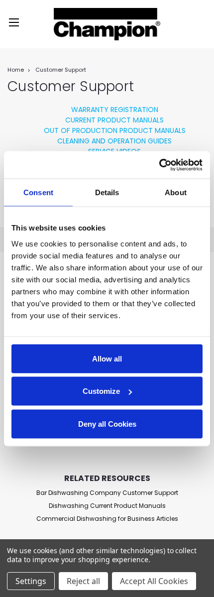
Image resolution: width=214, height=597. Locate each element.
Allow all (107, 358)
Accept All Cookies (154, 581)
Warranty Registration (114, 110)
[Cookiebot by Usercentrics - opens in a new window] (159, 164)
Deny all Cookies (107, 423)
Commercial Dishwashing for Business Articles (107, 518)
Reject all (83, 581)
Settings (30, 581)
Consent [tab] (38, 192)
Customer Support (60, 70)
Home (15, 70)
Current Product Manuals (114, 120)
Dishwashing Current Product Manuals (107, 505)
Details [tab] (107, 192)
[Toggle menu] (13, 23)
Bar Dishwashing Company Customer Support (107, 492)
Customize (101, 391)
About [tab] (176, 192)
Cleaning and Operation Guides (114, 141)
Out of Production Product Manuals (115, 130)
